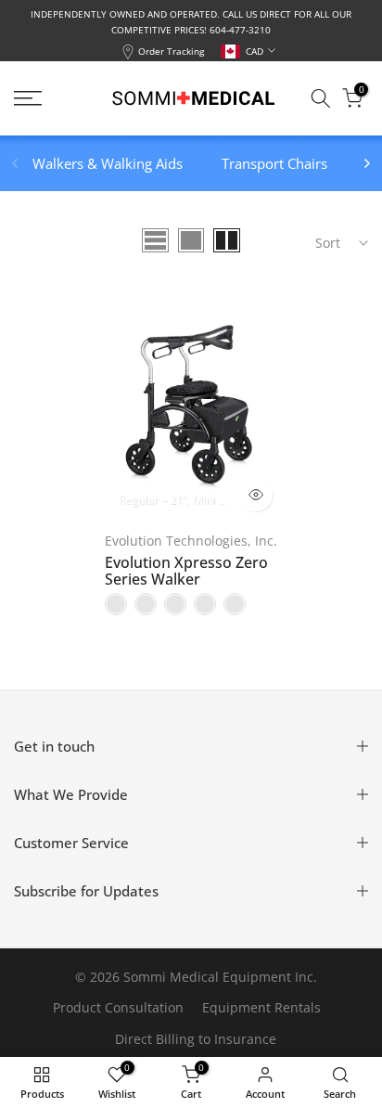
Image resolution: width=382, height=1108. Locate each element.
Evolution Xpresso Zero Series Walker (186, 570)
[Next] (366, 163)
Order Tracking (171, 51)
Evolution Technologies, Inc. (191, 540)
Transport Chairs (274, 163)
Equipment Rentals (261, 1007)
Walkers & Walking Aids (107, 163)
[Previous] (16, 163)
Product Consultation (118, 1007)
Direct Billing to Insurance (195, 1039)
